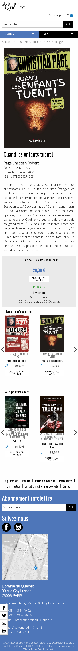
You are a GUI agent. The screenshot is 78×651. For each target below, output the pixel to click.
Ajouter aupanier (39, 279)
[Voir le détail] (17, 333)
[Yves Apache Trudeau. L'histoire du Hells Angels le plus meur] (52, 414)
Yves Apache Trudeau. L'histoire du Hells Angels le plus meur (52, 436)
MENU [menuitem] (47, 34)
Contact (67, 486)
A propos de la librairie (17, 481)
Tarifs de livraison (45, 481)
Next (75, 350)
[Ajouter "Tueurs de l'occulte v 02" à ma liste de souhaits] (7, 366)
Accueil (6, 42)
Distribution (13, 486)
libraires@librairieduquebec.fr (33, 620)
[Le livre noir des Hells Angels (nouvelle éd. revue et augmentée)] (17, 412)
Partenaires (65, 481)
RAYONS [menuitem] (9, 34)
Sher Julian (47, 443)
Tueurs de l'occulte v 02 (16, 355)
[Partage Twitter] (4, 615)
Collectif (17, 441)
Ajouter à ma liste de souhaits (41, 260)
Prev (3, 350)
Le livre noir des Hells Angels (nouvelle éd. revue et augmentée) (17, 433)
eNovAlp (51, 649)
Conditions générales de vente (41, 486)
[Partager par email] (4, 623)
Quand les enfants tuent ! (52, 355)
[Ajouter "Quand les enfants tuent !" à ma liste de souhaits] (42, 366)
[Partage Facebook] (4, 607)
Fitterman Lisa (56, 445)
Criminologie (55, 42)
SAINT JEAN (22, 168)
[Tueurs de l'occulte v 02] (17, 333)
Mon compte (55, 15)
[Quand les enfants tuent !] (52, 333)
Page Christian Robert (21, 163)
